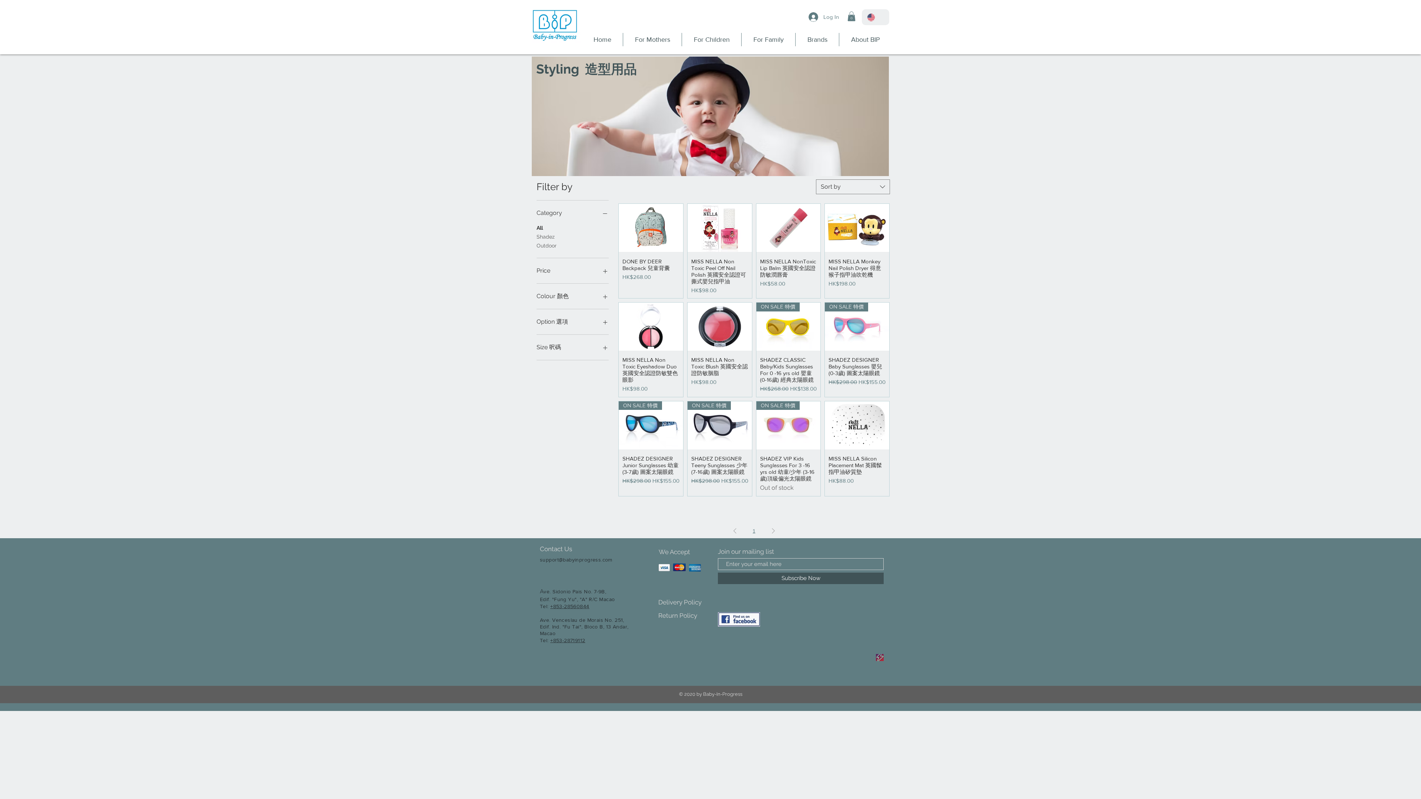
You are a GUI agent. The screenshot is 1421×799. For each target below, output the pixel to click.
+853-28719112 (567, 640)
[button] (851, 16)
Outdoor (547, 246)
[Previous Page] (734, 530)
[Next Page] (773, 530)
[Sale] (880, 657)
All (540, 228)
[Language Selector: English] (875, 17)
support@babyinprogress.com (576, 560)
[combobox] (853, 186)
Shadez (546, 237)
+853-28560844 (569, 606)
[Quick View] (651, 228)
